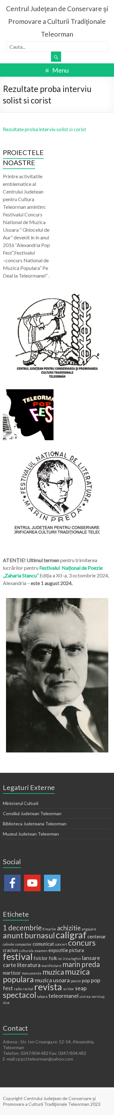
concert (61, 944)
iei (60, 958)
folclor (41, 958)
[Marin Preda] (57, 453)
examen (41, 951)
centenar (96, 936)
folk (53, 958)
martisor (12, 973)
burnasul (39, 935)
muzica (53, 972)
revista (48, 986)
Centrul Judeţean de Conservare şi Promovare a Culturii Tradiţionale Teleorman (57, 21)
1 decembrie (22, 927)
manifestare (51, 965)
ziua (6, 1002)
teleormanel (63, 995)
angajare (89, 929)
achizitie (69, 928)
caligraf (71, 934)
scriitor (68, 989)
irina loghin (72, 958)
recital (28, 989)
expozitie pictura (66, 950)
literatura (29, 964)
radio (18, 989)
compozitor (23, 944)
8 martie (49, 929)
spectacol (19, 994)
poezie (76, 981)
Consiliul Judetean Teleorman (32, 813)
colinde (8, 944)
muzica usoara (52, 980)
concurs (82, 942)
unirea (85, 996)
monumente (31, 973)
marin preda (81, 964)
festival (18, 956)
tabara (42, 996)
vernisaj (98, 996)
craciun (10, 950)
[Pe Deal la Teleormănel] (57, 297)
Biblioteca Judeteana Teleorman (34, 823)
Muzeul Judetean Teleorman (31, 833)
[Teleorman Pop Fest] (28, 392)
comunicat (43, 944)
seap (81, 988)
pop (86, 980)
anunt (13, 935)
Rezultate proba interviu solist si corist (44, 129)
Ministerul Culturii (20, 803)
